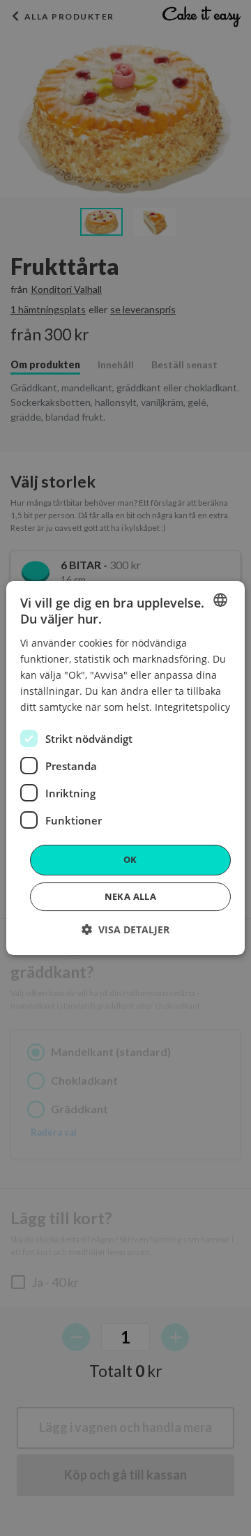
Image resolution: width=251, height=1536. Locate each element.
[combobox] (220, 600)
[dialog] (125, 768)
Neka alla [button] (131, 896)
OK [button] (130, 859)
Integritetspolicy (192, 707)
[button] (125, 929)
